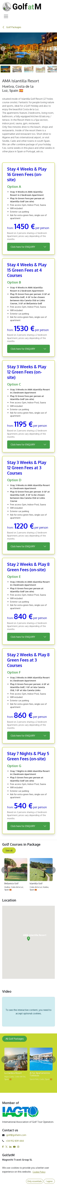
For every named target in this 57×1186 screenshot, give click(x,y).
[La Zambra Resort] (15, 1059)
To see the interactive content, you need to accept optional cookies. (28, 1011)
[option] (28, 876)
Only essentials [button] (34, 1181)
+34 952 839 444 (15, 1140)
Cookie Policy (39, 1172)
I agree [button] (49, 1181)
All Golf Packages (15, 1038)
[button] (3, 48)
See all (9, 850)
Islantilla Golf (36, 883)
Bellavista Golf (11, 883)
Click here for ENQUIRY (23, 246)
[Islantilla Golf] (41, 869)
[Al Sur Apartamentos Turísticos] (41, 1059)
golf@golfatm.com (16, 1135)
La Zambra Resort (13, 1073)
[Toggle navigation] (6, 16)
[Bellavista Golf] (15, 869)
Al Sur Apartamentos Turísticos (40, 1074)
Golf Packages (13, 27)
